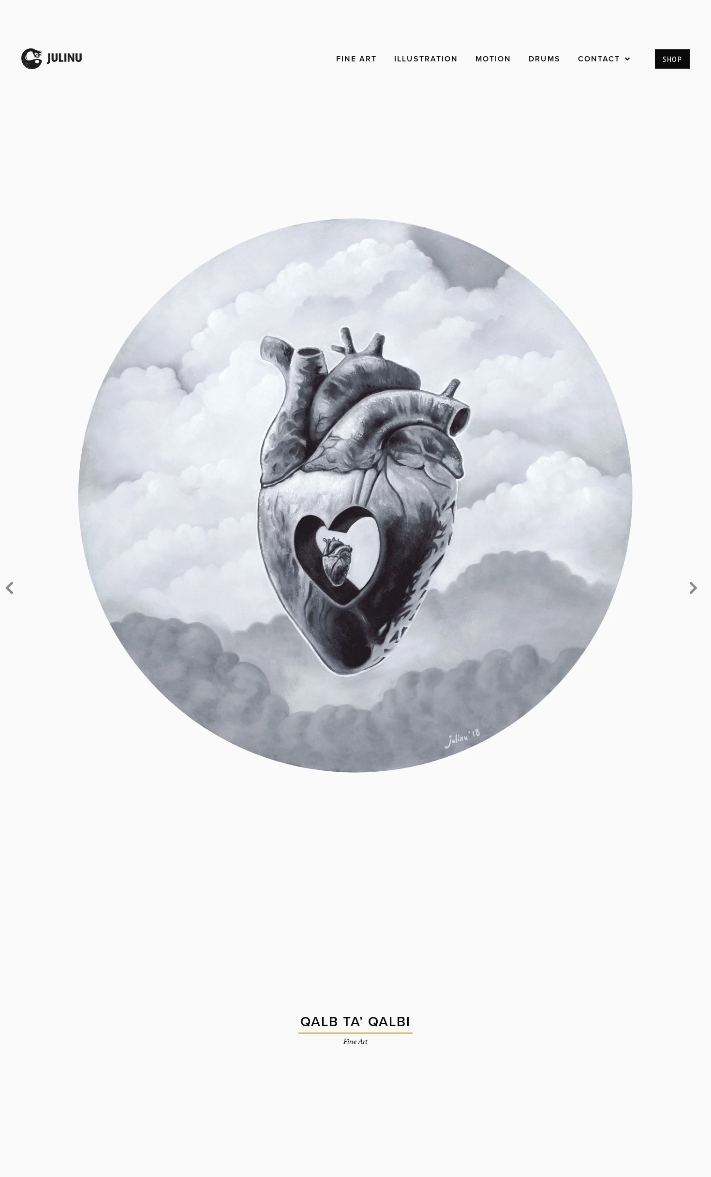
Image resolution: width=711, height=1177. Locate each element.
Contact (599, 58)
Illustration (426, 58)
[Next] (694, 588)
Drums (545, 58)
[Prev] (9, 588)
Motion (493, 58)
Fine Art (356, 58)
